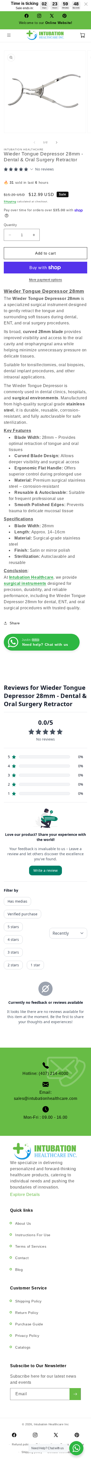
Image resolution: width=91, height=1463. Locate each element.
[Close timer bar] (86, 4)
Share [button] (15, 623)
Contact (22, 1258)
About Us (23, 1223)
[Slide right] (56, 142)
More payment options (45, 280)
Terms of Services (30, 1246)
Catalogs (23, 1347)
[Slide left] (34, 142)
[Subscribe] (75, 1394)
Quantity (10, 225)
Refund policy (21, 1444)
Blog (19, 1270)
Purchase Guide (29, 1324)
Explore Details (25, 1194)
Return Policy (26, 1313)
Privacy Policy (27, 1336)
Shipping (10, 201)
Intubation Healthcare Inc (51, 1424)
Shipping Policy (28, 1301)
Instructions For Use (33, 1235)
